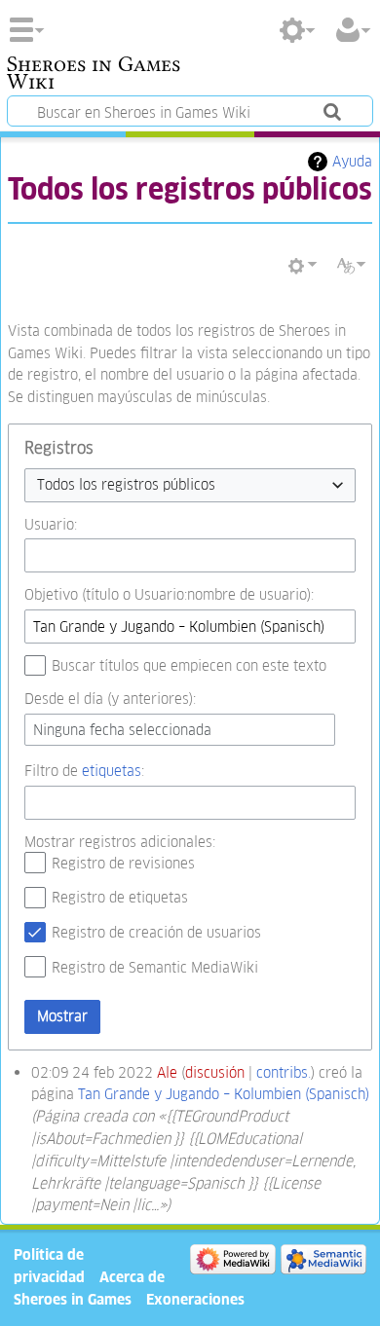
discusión (215, 1072)
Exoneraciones (195, 1299)
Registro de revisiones (123, 863)
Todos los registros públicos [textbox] (126, 484)
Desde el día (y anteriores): (110, 698)
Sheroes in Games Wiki (93, 74)
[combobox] (190, 485)
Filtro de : (84, 770)
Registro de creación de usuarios (156, 932)
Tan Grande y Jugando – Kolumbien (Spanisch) (223, 1094)
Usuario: (50, 524)
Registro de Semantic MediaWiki (155, 967)
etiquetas (111, 770)
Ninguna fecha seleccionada (122, 729)
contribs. (283, 1072)
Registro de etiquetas (120, 897)
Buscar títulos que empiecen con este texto (189, 665)
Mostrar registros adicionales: (119, 841)
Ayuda (352, 161)
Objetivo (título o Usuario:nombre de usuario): (169, 594)
